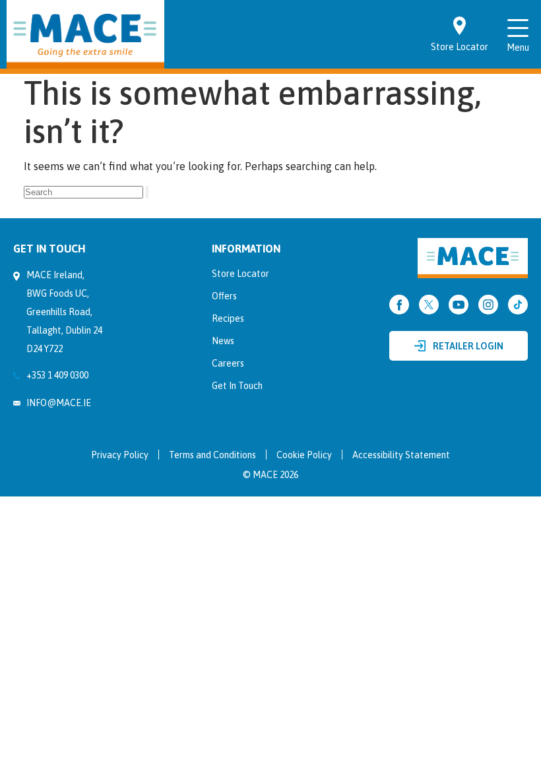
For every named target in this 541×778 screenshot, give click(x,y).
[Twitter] (429, 304)
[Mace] (85, 34)
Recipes (228, 318)
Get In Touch (237, 385)
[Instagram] (488, 304)
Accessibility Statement (401, 455)
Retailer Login (468, 346)
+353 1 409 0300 (57, 375)
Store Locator (240, 273)
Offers (224, 296)
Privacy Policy (119, 455)
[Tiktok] (518, 304)
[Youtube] (458, 304)
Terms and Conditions (212, 455)
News (223, 341)
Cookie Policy (304, 455)
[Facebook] (399, 304)
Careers (228, 363)
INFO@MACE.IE (58, 403)
